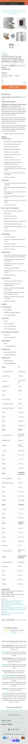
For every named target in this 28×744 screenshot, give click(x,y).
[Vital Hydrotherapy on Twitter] (9, 729)
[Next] (25, 28)
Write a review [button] (14, 632)
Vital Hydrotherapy (11, 734)
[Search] (22, 3)
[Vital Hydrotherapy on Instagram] (16, 729)
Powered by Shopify (20, 734)
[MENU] (1, 3)
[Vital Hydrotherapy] (14, 3)
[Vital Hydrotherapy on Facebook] (11, 729)
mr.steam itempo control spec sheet (12, 602)
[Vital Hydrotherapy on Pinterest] (14, 729)
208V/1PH (11, 75)
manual (5, 599)
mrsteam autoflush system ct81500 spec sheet (15, 607)
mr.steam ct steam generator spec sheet (13, 600)
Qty (2, 80)
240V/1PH (4, 75)
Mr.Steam (3, 52)
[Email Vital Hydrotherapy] (19, 729)
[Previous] (2, 28)
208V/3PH (17, 75)
